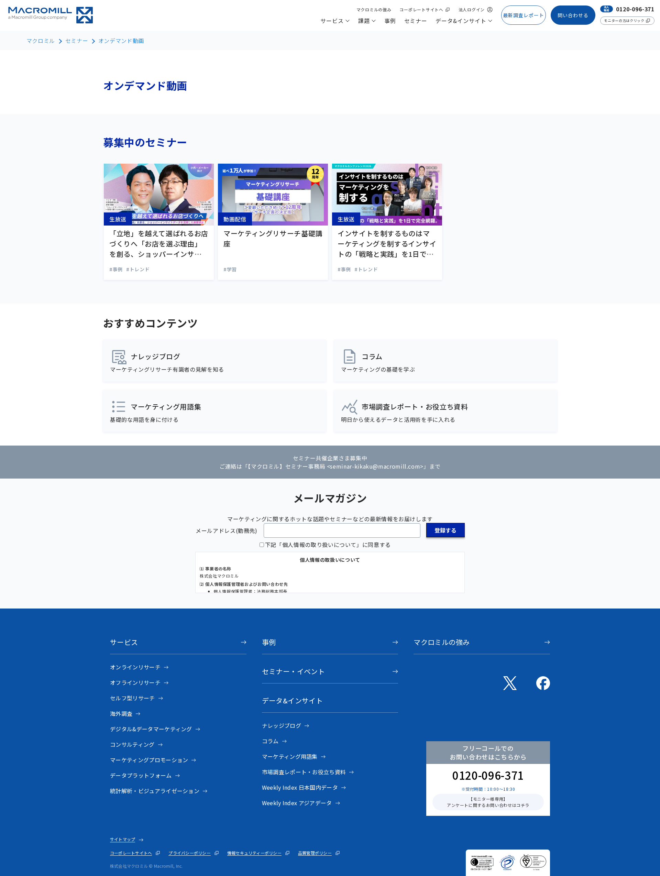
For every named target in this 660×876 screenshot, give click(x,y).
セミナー (76, 40)
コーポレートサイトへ (131, 853)
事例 (269, 642)
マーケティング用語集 (290, 756)
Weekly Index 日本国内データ (300, 787)
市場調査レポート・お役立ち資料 (304, 772)
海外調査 (121, 713)
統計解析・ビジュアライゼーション (154, 791)
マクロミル (40, 40)
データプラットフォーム (141, 775)
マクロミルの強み (442, 642)
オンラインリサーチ (135, 667)
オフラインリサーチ (135, 682)
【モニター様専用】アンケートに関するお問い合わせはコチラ (488, 802)
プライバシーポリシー (189, 853)
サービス (124, 642)
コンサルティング (132, 744)
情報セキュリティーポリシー (254, 853)
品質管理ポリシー (315, 853)
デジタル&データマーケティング (151, 729)
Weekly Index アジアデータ (297, 803)
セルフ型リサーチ (132, 698)
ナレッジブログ (281, 725)
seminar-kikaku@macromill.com (375, 466)
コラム (270, 741)
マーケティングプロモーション (149, 760)
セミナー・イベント (293, 671)
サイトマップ (122, 839)
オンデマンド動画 (121, 40)
